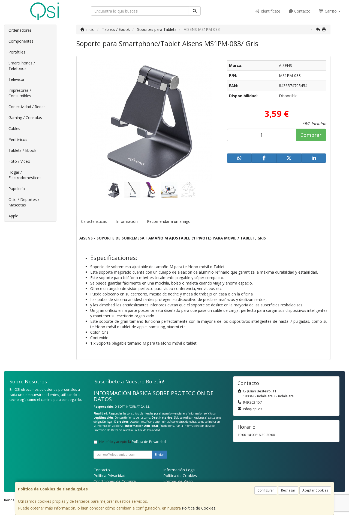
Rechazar (288, 490)
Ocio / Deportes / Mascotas (23, 202)
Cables (14, 128)
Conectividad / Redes (27, 106)
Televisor (16, 79)
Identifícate (270, 11)
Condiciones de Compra (115, 481)
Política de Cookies (198, 508)
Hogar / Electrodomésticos (24, 175)
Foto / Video (19, 161)
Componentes (21, 41)
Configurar (265, 490)
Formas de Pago (178, 481)
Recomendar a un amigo (169, 221)
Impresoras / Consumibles (19, 93)
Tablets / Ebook (22, 150)
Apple (13, 215)
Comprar (310, 135)
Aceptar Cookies (315, 490)
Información (127, 221)
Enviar (159, 454)
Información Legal (179, 469)
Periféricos (17, 139)
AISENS (285, 65)
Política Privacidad (109, 475)
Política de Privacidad (147, 430)
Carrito (331, 11)
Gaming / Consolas (25, 117)
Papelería (16, 188)
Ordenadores (20, 30)
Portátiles (16, 52)
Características (94, 221)
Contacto (302, 11)
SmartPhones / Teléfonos (21, 65)
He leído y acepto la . (133, 441)
